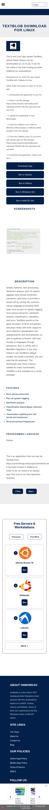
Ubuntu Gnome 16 (24, 562)
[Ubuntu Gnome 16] (26, 553)
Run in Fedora (25, 183)
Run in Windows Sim (25, 192)
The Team (14, 732)
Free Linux (16, 537)
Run (24, 570)
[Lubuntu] (26, 618)
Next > (31, 491)
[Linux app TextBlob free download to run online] (13, 46)
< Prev (17, 491)
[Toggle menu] (3, 4)
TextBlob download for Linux (24, 28)
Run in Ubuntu (25, 174)
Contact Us (15, 741)
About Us (14, 736)
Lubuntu (24, 628)
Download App (25, 166)
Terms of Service (17, 767)
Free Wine (34, 537)
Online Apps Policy (18, 759)
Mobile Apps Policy (18, 763)
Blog (12, 745)
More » (24, 646)
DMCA (13, 771)
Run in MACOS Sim (25, 200)
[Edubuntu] (26, 585)
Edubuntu (24, 595)
